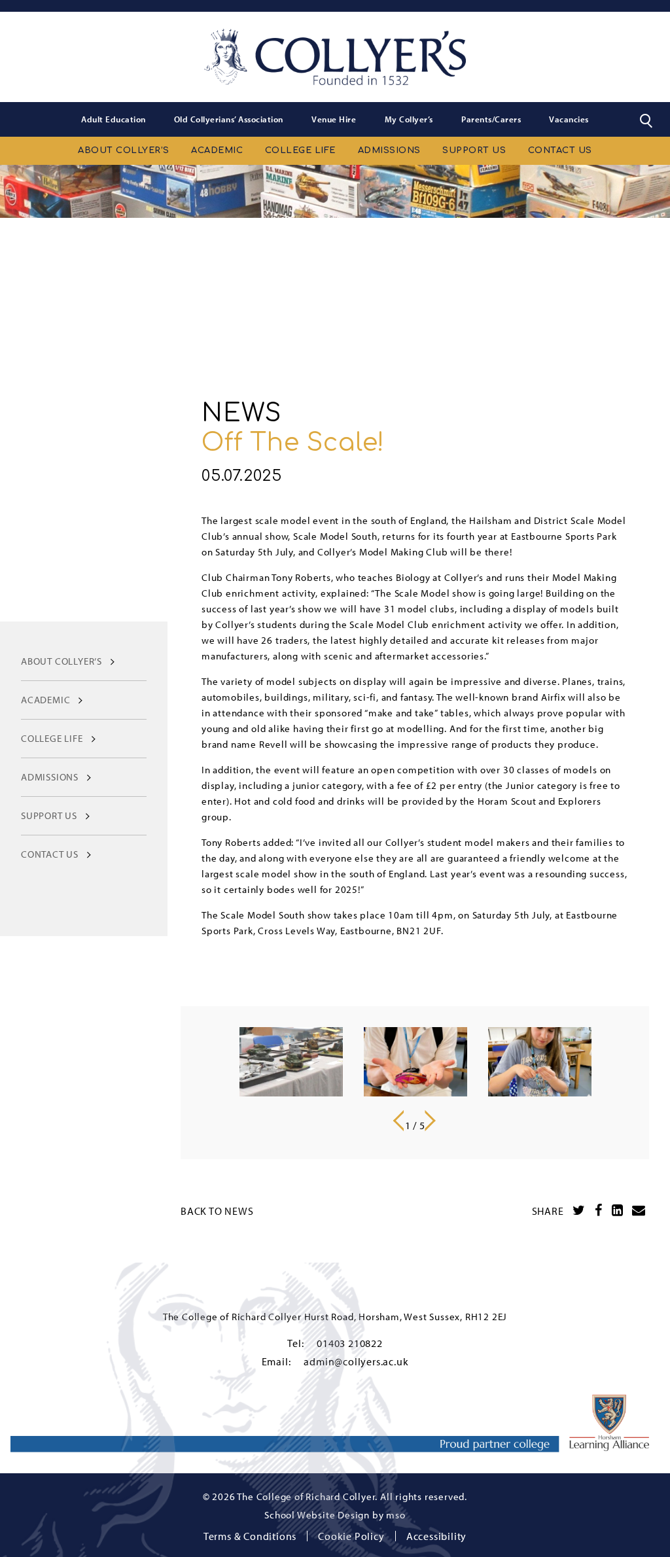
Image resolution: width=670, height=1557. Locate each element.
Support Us (474, 150)
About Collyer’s (123, 150)
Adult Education (113, 119)
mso (395, 1515)
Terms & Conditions (249, 1536)
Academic (217, 150)
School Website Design (317, 1515)
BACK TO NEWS (217, 1210)
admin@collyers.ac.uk (356, 1361)
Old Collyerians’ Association (228, 119)
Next (433, 1120)
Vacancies (569, 119)
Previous (397, 1120)
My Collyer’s (409, 119)
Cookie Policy (351, 1536)
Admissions (389, 150)
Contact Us (560, 150)
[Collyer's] (335, 57)
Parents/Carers (491, 119)
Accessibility (436, 1536)
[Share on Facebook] (598, 1210)
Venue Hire (333, 119)
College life (300, 150)
